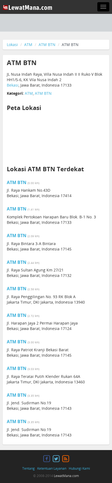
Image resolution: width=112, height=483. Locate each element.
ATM (28, 44)
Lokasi (12, 44)
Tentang (28, 468)
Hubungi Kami (79, 468)
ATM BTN (47, 44)
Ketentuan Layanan (51, 468)
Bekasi (12, 85)
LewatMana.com (66, 475)
